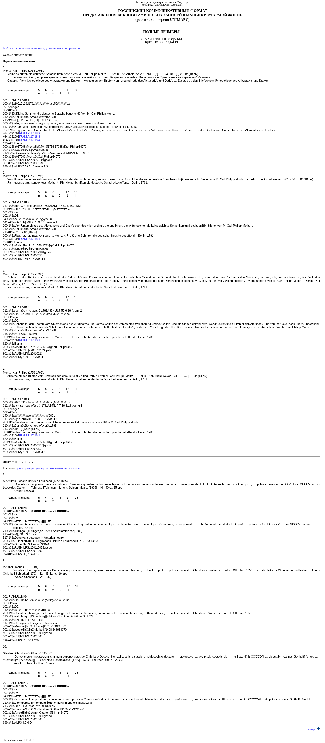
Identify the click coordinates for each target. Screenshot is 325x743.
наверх (312, 729)
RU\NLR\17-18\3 (29, 136)
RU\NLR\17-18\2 (29, 133)
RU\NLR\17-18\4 (29, 140)
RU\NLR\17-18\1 (29, 239)
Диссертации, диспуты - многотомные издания (48, 468)
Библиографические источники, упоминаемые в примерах (41, 48)
